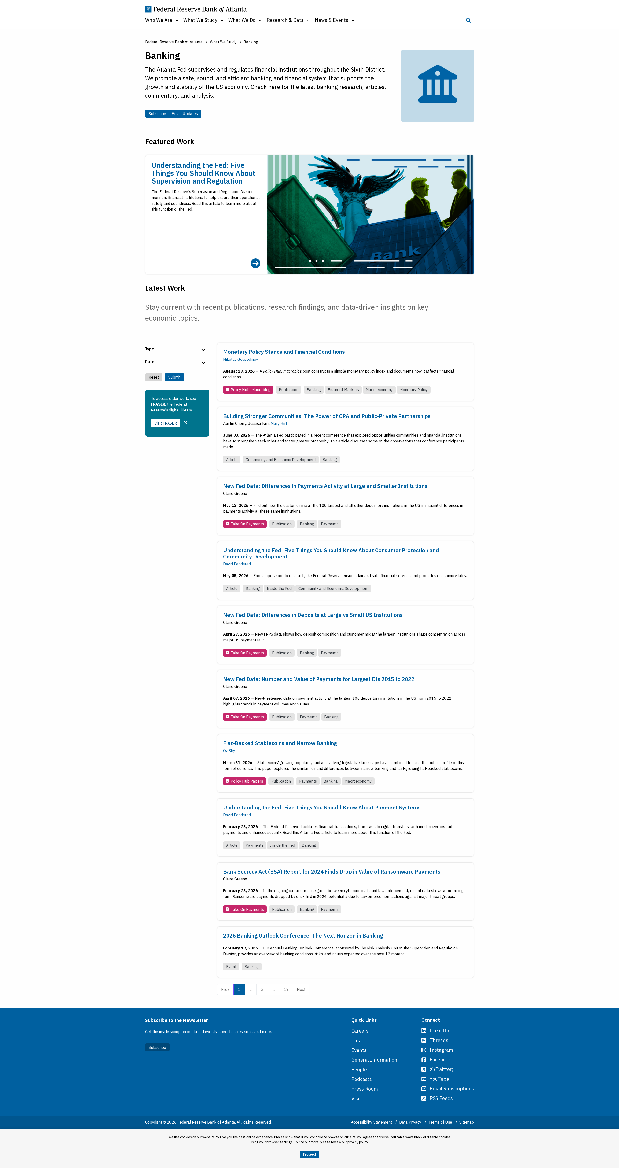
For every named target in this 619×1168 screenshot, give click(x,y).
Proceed (309, 1154)
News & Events (331, 20)
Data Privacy (410, 1122)
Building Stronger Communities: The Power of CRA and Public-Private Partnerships (327, 415)
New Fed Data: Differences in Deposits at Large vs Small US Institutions (313, 614)
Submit (174, 377)
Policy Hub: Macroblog (251, 389)
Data (356, 1040)
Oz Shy (229, 750)
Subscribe (157, 1047)
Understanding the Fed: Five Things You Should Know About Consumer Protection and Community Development (331, 553)
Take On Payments (247, 524)
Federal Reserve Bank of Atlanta (174, 41)
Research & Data (285, 20)
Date (149, 361)
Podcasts (361, 1079)
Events (359, 1050)
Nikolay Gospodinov (240, 359)
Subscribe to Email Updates (175, 113)
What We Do (242, 20)
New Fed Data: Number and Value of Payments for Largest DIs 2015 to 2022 (318, 679)
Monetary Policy (413, 389)
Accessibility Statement (372, 1122)
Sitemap (466, 1122)
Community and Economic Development (281, 459)
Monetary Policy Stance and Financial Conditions (284, 351)
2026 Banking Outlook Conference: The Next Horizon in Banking (303, 935)
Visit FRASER (166, 423)
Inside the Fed (279, 588)
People (359, 1069)
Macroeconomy (379, 389)
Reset (154, 377)
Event (231, 966)
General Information (374, 1060)
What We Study (200, 20)
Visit (356, 1098)
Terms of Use (440, 1122)
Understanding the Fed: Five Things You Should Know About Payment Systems (321, 807)
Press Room (364, 1089)
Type (149, 348)
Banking (314, 389)
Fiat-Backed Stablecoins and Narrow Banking (280, 743)
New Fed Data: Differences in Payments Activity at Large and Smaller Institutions (325, 485)
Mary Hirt (279, 423)
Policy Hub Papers (247, 781)
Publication (288, 389)
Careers (359, 1031)
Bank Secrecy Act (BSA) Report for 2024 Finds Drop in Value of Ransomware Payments (331, 871)
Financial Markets (343, 389)
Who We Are (158, 20)
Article (231, 459)
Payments (330, 524)
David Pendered (237, 563)
